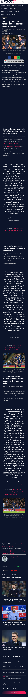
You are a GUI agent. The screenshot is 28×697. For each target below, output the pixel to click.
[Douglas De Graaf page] (5, 559)
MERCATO (3, 5)
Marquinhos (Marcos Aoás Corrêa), (13, 551)
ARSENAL (20, 11)
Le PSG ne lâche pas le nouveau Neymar (12, 678)
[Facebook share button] (9, 57)
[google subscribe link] (12, 566)
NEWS (4, 18)
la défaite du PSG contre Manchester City (13, 144)
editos (20, 656)
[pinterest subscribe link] (13, 570)
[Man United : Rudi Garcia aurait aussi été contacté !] (14, 638)
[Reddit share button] (15, 57)
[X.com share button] (12, 57)
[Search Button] (23, 2)
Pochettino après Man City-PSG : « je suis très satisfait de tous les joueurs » (14, 230)
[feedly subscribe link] (19, 566)
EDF (13, 5)
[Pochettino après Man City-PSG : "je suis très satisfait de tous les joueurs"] (14, 589)
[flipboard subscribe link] (6, 570)
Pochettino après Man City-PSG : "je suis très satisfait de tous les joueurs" (14, 600)
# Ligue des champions (9, 574)
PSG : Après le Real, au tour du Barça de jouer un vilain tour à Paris (14, 661)
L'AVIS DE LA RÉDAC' (10, 14)
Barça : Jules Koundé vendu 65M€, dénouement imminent (14, 683)
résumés (15, 656)
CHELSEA (15, 11)
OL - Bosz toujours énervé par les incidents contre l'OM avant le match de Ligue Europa (14, 624)
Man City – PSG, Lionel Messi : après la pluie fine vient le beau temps (15, 492)
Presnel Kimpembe (8, 553)
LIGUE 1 (20, 5)
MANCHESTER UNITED (6, 11)
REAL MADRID (4, 8)
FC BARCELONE (12, 8)
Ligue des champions (13, 146)
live (11, 656)
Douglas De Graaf (9, 33)
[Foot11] (8, 2)
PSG (16, 5)
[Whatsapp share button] (18, 57)
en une (7, 656)
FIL (3, 656)
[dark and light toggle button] (26, 10)
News (4, 596)
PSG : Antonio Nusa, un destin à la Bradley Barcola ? (14, 667)
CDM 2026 (9, 5)
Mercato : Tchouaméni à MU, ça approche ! (12, 688)
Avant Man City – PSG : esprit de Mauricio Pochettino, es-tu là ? (14, 347)
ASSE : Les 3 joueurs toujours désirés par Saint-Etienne (13, 673)
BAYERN (3, 14)
